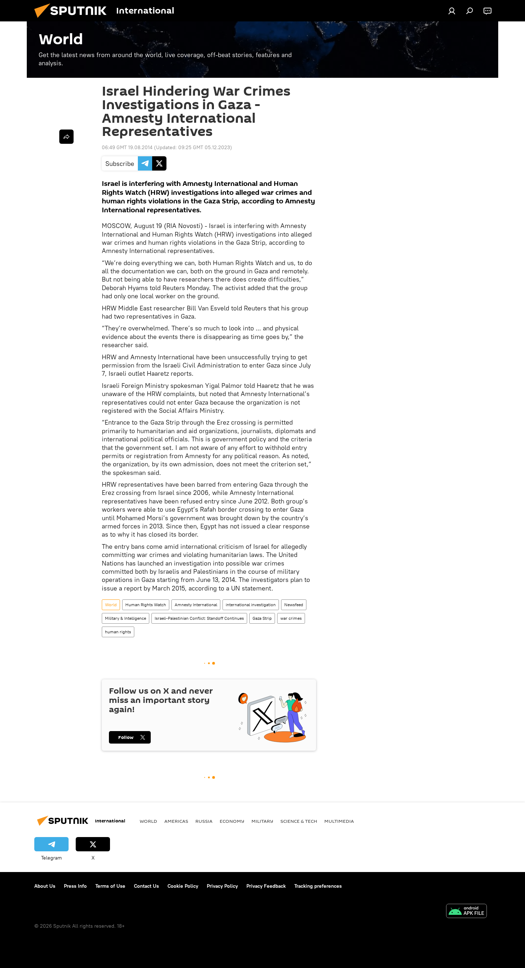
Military (262, 821)
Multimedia (339, 821)
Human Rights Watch (145, 604)
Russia (203, 821)
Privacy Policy (222, 886)
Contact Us (146, 886)
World (111, 604)
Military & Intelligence (125, 618)
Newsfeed (293, 604)
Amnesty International (196, 604)
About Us (44, 886)
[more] (66, 137)
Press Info (75, 886)
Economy (232, 821)
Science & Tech (298, 821)
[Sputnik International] (73, 19)
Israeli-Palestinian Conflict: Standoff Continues (199, 618)
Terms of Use (110, 886)
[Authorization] (452, 11)
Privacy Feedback (266, 886)
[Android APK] (466, 912)
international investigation (251, 604)
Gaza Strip (262, 618)
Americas (176, 821)
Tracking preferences (318, 886)
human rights (118, 631)
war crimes (291, 618)
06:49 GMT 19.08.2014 (127, 147)
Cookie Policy (183, 886)
